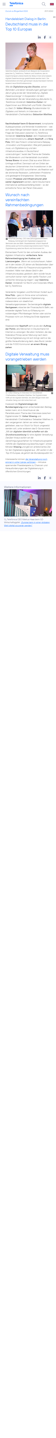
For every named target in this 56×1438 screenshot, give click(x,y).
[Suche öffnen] (44, 4)
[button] (39, 37)
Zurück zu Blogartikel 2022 (16, 11)
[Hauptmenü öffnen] (4, 4)
